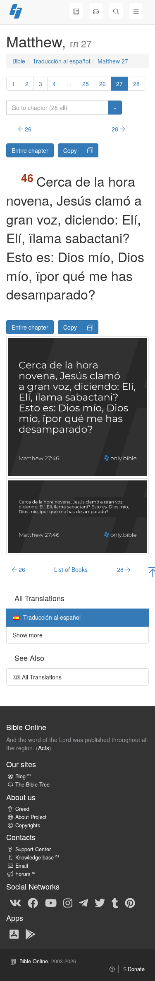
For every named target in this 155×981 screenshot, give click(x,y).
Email (21, 865)
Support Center (33, 849)
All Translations (41, 677)
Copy (70, 150)
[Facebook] (33, 902)
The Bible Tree (32, 784)
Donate (135, 969)
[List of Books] (76, 11)
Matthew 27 (113, 61)
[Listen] (96, 11)
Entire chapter (30, 150)
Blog (23, 776)
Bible (18, 61)
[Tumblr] (115, 902)
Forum (25, 874)
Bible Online (33, 961)
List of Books (71, 569)
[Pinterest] (130, 902)
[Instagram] (67, 902)
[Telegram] (83, 902)
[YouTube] (51, 902)
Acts (43, 748)
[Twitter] (100, 902)
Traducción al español (61, 61)
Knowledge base (37, 857)
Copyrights (27, 825)
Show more (28, 635)
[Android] (30, 933)
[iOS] (14, 933)
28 (136, 84)
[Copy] (90, 150)
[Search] (116, 11)
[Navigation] (136, 11)
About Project (31, 817)
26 (102, 84)
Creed (22, 808)
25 (85, 84)
